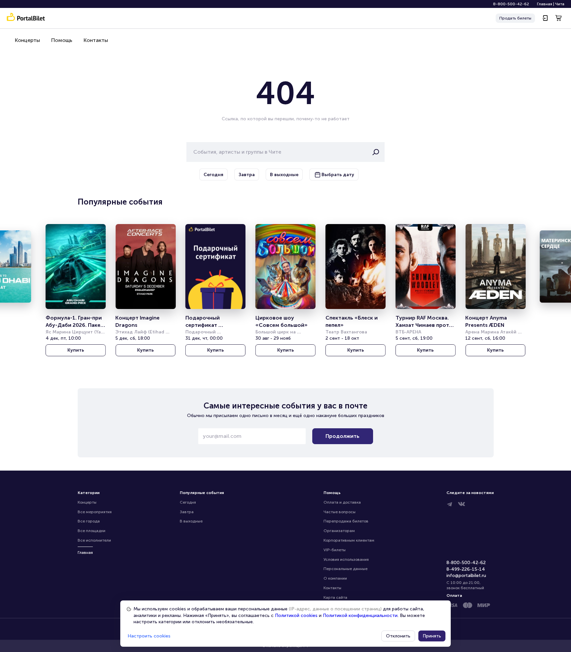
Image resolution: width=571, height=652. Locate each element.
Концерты (27, 40)
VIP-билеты (335, 550)
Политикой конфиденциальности (360, 615)
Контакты (96, 40)
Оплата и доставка (342, 502)
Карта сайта (335, 597)
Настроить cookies (149, 636)
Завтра (187, 512)
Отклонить (398, 636)
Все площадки (91, 530)
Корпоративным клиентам (349, 540)
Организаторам (339, 530)
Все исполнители (94, 540)
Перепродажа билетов (346, 521)
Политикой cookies (296, 615)
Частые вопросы (340, 512)
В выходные (191, 521)
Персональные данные (345, 568)
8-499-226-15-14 (465, 569)
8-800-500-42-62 (511, 4)
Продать (515, 18)
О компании (335, 578)
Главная (544, 4)
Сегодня (188, 502)
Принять (432, 636)
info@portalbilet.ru (466, 575)
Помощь (61, 40)
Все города (89, 521)
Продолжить (342, 436)
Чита (559, 4)
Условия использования (346, 559)
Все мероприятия (95, 512)
